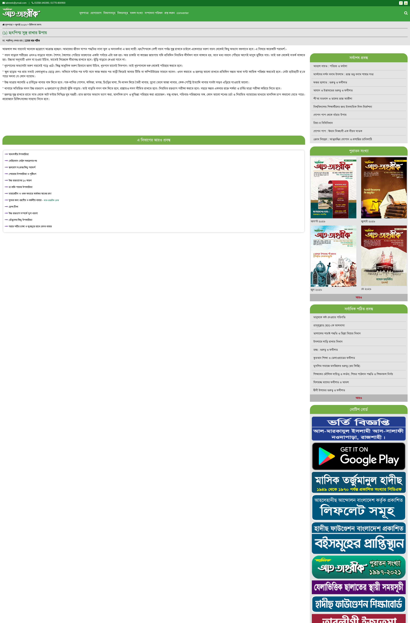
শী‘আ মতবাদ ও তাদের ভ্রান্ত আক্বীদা (332, 98)
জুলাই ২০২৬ (368, 221)
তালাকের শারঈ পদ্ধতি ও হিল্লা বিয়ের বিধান (337, 333)
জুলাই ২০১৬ (21, 24)
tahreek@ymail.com (16, 2)
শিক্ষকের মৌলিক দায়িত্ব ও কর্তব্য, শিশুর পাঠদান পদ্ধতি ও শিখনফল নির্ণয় (353, 374)
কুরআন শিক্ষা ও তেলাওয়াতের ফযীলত (334, 358)
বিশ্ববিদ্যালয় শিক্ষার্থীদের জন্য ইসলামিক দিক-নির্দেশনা (342, 107)
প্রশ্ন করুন (169, 13)
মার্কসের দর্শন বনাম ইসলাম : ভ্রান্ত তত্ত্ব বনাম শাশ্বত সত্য (343, 74)
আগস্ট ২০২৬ (318, 221)
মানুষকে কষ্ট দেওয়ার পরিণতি (329, 317)
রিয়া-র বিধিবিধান (323, 123)
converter (183, 13)
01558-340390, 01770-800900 (49, 2)
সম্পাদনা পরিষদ (154, 13)
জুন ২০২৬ (316, 289)
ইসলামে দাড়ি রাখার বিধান (328, 341)
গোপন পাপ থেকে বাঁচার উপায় (330, 115)
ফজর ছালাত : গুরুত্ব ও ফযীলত (330, 82)
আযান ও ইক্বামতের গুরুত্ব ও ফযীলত (333, 90)
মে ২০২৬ (366, 289)
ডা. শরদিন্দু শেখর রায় (12, 40)
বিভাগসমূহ (109, 13)
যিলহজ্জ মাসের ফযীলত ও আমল (331, 382)
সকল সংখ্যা (136, 13)
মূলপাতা (84, 13)
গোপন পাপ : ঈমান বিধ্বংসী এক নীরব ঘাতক (337, 131)
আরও (359, 297)
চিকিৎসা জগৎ (35, 24)
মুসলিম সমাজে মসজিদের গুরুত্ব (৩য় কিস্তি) (336, 366)
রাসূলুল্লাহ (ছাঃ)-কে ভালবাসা (329, 325)
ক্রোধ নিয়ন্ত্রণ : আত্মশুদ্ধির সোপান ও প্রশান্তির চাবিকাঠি (342, 139)
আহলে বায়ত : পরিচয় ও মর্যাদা (330, 66)
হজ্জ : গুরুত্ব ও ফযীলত (325, 350)
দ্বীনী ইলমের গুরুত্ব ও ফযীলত (329, 390)
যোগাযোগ (96, 13)
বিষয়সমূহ (122, 13)
